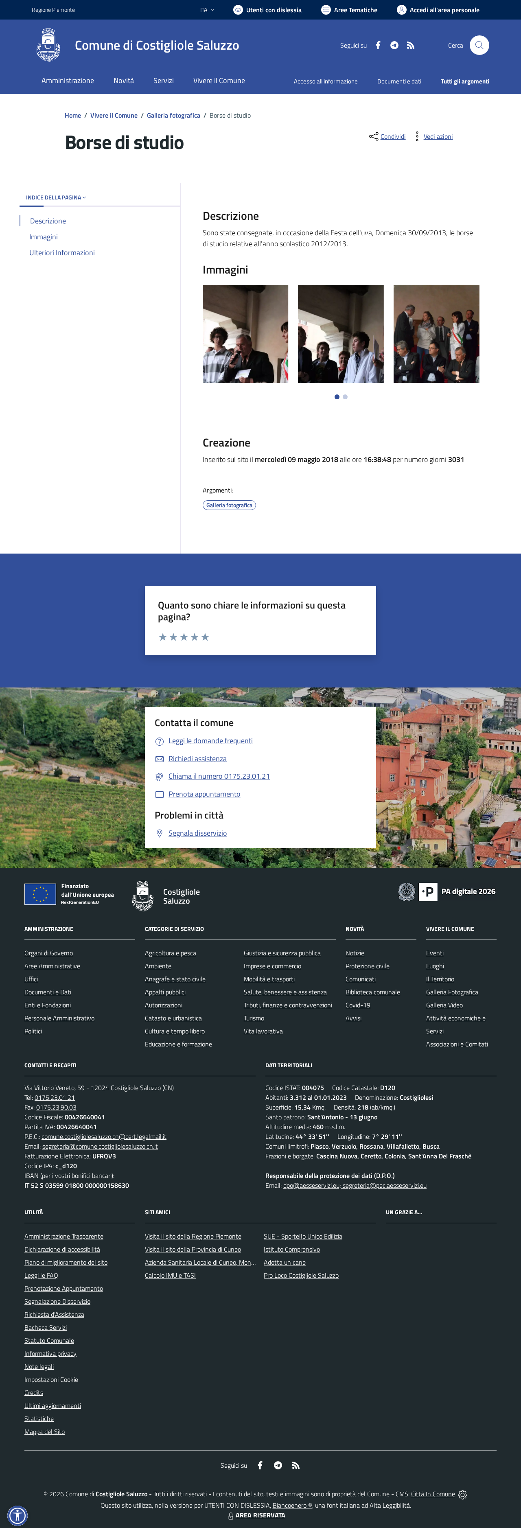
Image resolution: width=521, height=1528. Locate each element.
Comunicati (361, 979)
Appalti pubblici (165, 992)
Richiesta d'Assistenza (54, 1314)
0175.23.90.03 (56, 1107)
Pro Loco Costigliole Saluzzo (301, 1275)
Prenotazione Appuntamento (63, 1288)
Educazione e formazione (178, 1044)
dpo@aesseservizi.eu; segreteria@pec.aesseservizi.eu (355, 1185)
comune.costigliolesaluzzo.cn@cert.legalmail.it (104, 1136)
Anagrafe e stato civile (175, 979)
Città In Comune (433, 1494)
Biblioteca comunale (373, 992)
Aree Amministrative (52, 966)
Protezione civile (368, 966)
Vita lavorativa (263, 1031)
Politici (33, 1031)
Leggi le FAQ (41, 1275)
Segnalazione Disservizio (57, 1301)
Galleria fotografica (173, 115)
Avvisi (353, 1018)
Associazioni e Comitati (457, 1044)
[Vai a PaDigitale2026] (447, 891)
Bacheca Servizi (45, 1327)
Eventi (435, 953)
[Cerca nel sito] (479, 45)
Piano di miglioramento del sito (65, 1262)
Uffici (31, 979)
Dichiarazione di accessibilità (62, 1249)
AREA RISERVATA (260, 1515)
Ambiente (158, 966)
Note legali (39, 1366)
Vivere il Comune (114, 115)
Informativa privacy (50, 1353)
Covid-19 (358, 1005)
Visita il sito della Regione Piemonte (193, 1236)
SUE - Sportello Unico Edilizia (303, 1236)
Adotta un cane (285, 1262)
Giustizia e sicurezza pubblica (282, 953)
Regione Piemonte (53, 9)
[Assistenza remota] (462, 1494)
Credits (33, 1392)
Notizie (355, 953)
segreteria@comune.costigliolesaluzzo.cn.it (100, 1146)
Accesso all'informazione (326, 81)
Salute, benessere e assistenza (285, 992)
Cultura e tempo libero (175, 1031)
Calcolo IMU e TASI (170, 1275)
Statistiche (39, 1418)
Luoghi (435, 966)
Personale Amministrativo (59, 1018)
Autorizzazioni (163, 1005)
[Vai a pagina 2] (345, 396)
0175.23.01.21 (55, 1097)
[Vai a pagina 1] (337, 396)
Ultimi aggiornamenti (52, 1405)
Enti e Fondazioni (47, 1005)
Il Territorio (440, 979)
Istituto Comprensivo (292, 1249)
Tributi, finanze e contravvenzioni (288, 1005)
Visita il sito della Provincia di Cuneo (193, 1249)
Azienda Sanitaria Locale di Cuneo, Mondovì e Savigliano (220, 1262)
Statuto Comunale (49, 1340)
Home (73, 115)
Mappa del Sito (44, 1431)
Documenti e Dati (47, 992)
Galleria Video (444, 1005)
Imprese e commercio (272, 966)
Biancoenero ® (292, 1505)
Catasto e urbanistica (173, 1018)
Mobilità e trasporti (269, 979)
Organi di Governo (48, 953)
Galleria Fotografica (452, 992)
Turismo (254, 1018)
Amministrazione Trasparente (63, 1236)
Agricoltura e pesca (170, 953)
